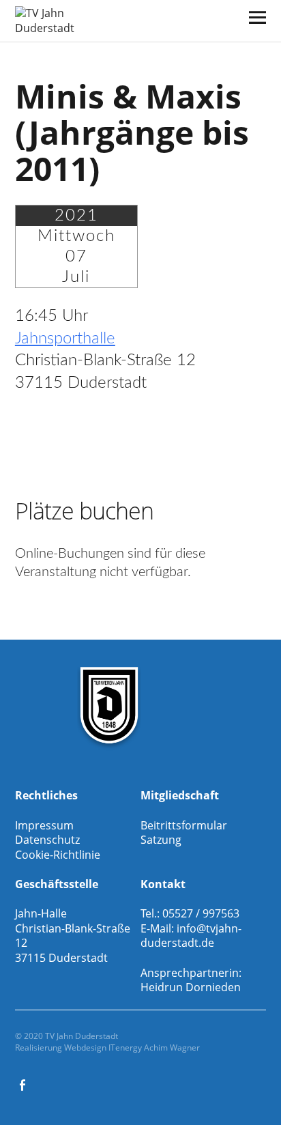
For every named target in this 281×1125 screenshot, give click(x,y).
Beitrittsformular (183, 825)
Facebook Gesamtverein (24, 1084)
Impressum (44, 825)
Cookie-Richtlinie (57, 854)
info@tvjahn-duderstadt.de (190, 936)
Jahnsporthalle (65, 338)
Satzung (160, 839)
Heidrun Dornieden (190, 987)
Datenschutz (47, 839)
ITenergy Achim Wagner (154, 1047)
